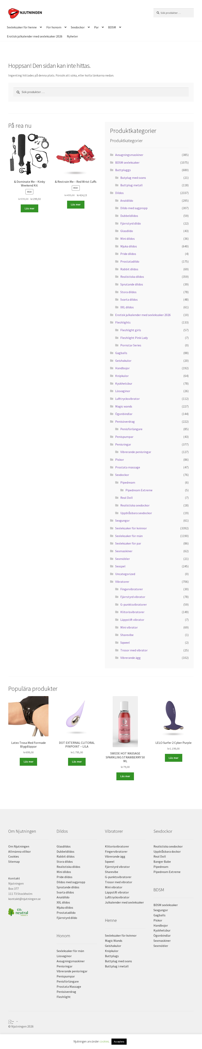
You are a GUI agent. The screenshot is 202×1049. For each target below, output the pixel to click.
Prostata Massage (69, 986)
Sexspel (120, 566)
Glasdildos (64, 846)
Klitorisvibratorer (132, 612)
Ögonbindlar (123, 414)
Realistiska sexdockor (135, 505)
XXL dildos (127, 307)
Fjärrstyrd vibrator (132, 597)
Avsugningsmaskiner (129, 155)
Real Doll (126, 498)
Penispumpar (124, 437)
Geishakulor (123, 361)
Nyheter (72, 36)
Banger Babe (162, 861)
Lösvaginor (122, 391)
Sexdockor (78, 27)
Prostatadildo (129, 261)
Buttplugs (112, 956)
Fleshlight (64, 997)
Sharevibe (127, 635)
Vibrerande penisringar (135, 452)
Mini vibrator (129, 627)
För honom (53, 27)
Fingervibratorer (131, 589)
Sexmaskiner (123, 551)
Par (96, 27)
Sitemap (14, 861)
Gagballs (121, 353)
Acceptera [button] (119, 1041)
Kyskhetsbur (123, 383)
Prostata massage (127, 467)
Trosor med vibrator (134, 650)
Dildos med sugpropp (71, 882)
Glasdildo (126, 231)
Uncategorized (125, 574)
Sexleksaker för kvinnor (131, 528)
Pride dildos (128, 254)
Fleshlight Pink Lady (134, 338)
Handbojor (122, 368)
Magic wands (123, 406)
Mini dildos (127, 239)
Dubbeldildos (129, 216)
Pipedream (127, 482)
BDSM (112, 27)
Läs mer (29, 208)
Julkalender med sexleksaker (124, 902)
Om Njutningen (18, 846)
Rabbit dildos (129, 269)
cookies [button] (104, 1041)
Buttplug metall (131, 185)
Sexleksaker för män (129, 536)
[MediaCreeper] (101, 1021)
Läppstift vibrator (132, 620)
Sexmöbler (122, 559)
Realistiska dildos (132, 277)
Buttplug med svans (118, 961)
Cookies (13, 856)
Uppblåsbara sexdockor (136, 513)
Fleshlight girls (130, 330)
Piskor (119, 460)
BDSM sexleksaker (127, 162)
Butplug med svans (133, 178)
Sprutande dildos (131, 284)
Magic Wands (113, 941)
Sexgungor (122, 520)
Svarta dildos (129, 299)
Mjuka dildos (128, 246)
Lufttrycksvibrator (127, 399)
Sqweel (125, 642)
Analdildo (126, 200)
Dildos (119, 193)
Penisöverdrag (125, 421)
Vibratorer (122, 582)
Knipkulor (122, 376)
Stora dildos (128, 292)
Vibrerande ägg (130, 658)
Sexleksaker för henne (22, 27)
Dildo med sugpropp (134, 208)
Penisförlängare (131, 429)
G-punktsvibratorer (133, 604)
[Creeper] (101, 1023)
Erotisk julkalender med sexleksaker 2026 (34, 36)
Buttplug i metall (117, 966)
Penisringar (123, 444)
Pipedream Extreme (138, 490)
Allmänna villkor (19, 851)
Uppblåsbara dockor (167, 851)
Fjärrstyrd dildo (130, 223)
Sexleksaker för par (128, 543)
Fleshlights (123, 322)
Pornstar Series (130, 345)
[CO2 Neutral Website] (28, 911)
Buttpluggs (123, 170)
